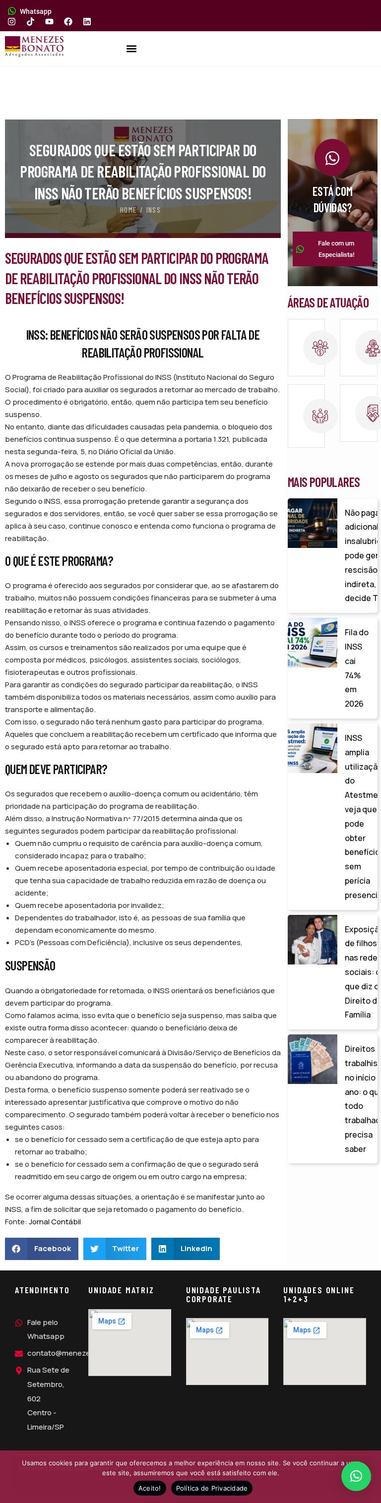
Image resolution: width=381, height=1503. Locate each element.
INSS (153, 209)
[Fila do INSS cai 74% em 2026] (312, 642)
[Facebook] (68, 21)
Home (128, 209)
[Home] (34, 46)
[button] (132, 49)
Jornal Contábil (55, 1221)
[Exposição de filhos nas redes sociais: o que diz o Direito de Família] (312, 939)
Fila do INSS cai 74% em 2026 (357, 668)
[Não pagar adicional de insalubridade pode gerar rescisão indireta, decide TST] (312, 523)
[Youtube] (49, 21)
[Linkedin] (87, 21)
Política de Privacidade (212, 1488)
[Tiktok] (30, 21)
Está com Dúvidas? (332, 199)
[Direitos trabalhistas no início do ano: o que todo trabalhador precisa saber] (312, 1059)
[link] (306, 347)
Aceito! (149, 1488)
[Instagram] (11, 21)
